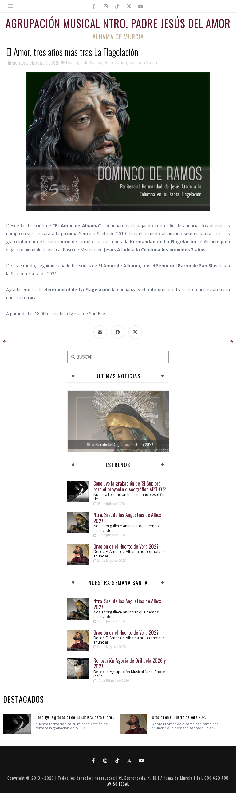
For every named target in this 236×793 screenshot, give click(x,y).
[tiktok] (117, 6)
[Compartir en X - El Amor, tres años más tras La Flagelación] (135, 332)
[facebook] (94, 6)
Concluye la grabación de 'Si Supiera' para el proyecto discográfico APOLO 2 (129, 486)
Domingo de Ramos (84, 62)
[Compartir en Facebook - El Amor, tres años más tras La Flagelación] (117, 332)
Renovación (116, 62)
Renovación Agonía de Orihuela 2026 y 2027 (129, 663)
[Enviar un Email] (100, 332)
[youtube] (140, 6)
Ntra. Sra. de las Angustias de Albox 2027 (127, 517)
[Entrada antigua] (231, 341)
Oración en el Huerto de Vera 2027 (126, 546)
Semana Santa (143, 62)
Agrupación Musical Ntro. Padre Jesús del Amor (118, 23)
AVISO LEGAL (118, 784)
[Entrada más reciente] (4, 341)
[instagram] (105, 6)
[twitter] (129, 6)
